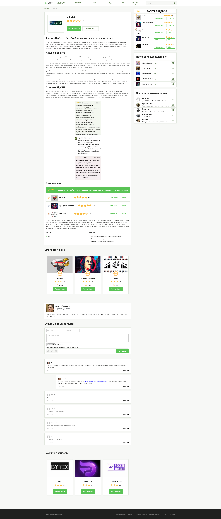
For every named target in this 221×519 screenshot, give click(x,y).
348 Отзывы (159, 25)
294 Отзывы (159, 33)
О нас (165, 514)
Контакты (172, 514)
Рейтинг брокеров (95, 3)
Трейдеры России (78, 3)
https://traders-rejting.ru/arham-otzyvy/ (96, 381)
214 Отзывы (159, 40)
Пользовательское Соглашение (123, 514)
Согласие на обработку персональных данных (148, 514)
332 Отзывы (159, 18)
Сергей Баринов (62, 306)
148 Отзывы (159, 47)
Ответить (126, 370)
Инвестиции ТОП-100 (61, 3)
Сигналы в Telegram (135, 3)
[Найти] (174, 3)
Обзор (124, 197)
